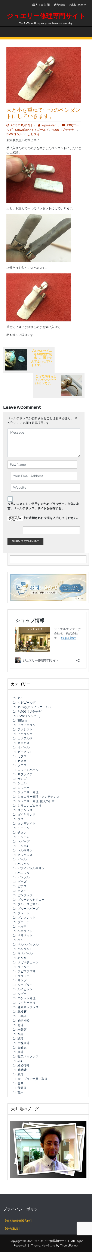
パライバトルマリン (31, 868)
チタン (22, 832)
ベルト (22, 940)
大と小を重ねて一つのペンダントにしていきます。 (43, 113)
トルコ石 (24, 846)
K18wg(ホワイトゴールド (32, 130)
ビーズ (22, 882)
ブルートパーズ (28, 909)
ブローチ (24, 922)
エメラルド (25, 738)
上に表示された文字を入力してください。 (51, 518)
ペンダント (25, 949)
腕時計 (22, 1070)
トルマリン (25, 850)
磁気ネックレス (28, 1056)
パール (22, 859)
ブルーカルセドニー (31, 900)
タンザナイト (27, 823)
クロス (22, 765)
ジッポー (24, 788)
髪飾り (22, 1088)
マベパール (25, 953)
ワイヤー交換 (27, 1003)
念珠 (21, 1025)
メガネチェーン (28, 962)
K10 (20, 698)
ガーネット (25, 752)
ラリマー (24, 976)
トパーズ (24, 841)
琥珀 (21, 1038)
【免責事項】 (12, 1229)
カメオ (22, 761)
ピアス (22, 886)
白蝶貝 (22, 1047)
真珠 (21, 1052)
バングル (24, 877)
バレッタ (24, 873)
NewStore (48, 1245)
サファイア (25, 774)
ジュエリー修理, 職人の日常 (36, 801)
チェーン (24, 828)
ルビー (22, 994)
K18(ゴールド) (27, 702)
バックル (24, 864)
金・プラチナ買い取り (32, 1079)
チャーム (24, 837)
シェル (22, 783)
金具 (21, 1083)
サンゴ (22, 779)
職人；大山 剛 (41, 4)
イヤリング (25, 734)
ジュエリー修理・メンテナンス (38, 797)
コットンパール (28, 770)
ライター (24, 967)
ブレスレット (27, 917)
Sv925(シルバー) (17, 134)
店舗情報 (59, 4)
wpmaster (48, 125)
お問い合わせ (77, 4)
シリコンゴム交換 (30, 806)
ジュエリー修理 (28, 792)
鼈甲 (21, 1092)
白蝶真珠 (24, 1043)
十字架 (22, 1016)
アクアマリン (27, 725)
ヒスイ (35, 134)
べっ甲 (22, 926)
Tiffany (22, 720)
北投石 (22, 1012)
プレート (24, 913)
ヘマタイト (25, 931)
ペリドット (25, 935)
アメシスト (25, 729)
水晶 (21, 1034)
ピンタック (25, 895)
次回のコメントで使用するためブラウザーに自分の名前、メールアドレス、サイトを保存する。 (43, 506)
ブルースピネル (28, 904)
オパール (24, 747)
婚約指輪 (24, 1021)
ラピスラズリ (27, 971)
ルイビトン (25, 989)
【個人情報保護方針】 (18, 1221)
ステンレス (25, 810)
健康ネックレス (28, 1007)
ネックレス (25, 855)
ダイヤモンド (27, 814)
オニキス (24, 743)
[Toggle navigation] (85, 32)
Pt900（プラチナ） (63, 130)
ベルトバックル (28, 944)
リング (22, 980)
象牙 (21, 1074)
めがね (22, 958)
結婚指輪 (24, 1065)
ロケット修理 (27, 998)
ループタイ (25, 985)
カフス (22, 756)
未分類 (22, 1029)
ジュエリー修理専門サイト (46, 16)
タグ (21, 819)
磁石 (21, 1061)
